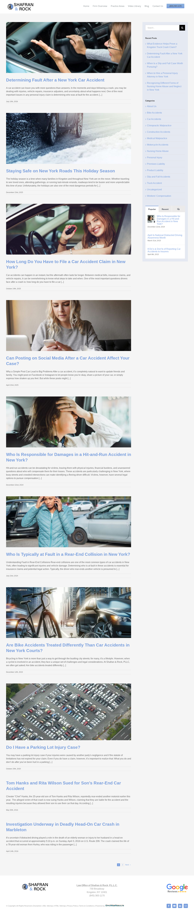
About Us (151, 106)
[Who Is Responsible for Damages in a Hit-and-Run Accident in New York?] (151, 216)
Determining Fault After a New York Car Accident (55, 80)
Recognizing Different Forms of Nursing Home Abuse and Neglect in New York (164, 86)
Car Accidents (154, 119)
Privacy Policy (72, 906)
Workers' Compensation (159, 196)
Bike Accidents (154, 112)
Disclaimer (37, 906)
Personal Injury (154, 157)
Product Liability (155, 170)
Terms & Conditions (86, 906)
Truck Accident (154, 183)
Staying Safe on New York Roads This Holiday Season (60, 171)
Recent (165, 209)
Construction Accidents (158, 132)
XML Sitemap (48, 906)
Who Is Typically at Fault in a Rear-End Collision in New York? (68, 554)
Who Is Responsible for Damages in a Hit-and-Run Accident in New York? (168, 220)
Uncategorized (154, 189)
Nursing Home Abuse (158, 151)
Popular (152, 209)
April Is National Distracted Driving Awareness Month (165, 236)
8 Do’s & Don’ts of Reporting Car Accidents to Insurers (164, 250)
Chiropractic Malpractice (159, 125)
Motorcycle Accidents (157, 144)
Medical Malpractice (157, 138)
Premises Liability (156, 164)
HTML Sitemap (60, 906)
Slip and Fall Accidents (158, 176)
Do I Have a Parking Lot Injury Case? (43, 747)
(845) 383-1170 (97, 895)
